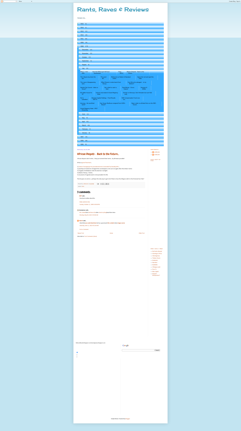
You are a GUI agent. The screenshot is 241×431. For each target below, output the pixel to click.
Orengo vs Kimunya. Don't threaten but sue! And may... (137, 93)
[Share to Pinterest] (108, 184)
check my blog (103, 212)
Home (111, 233)
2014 (82, 27)
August (84, 64)
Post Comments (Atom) (90, 236)
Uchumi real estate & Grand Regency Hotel (107, 93)
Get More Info (92, 212)
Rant (83, 186)
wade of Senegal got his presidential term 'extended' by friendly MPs (99, 166)
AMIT (80, 196)
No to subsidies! (84, 98)
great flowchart (86, 162)
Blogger (127, 419)
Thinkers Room (156, 258)
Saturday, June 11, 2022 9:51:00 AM (89, 225)
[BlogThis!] (103, 184)
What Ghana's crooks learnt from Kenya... (111, 82)
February (85, 129)
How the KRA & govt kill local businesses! (101, 72)
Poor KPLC (121, 72)
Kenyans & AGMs (144, 88)
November (85, 53)
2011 (82, 38)
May (83, 118)
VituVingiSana (156, 256)
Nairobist (154, 262)
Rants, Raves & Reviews (113, 9)
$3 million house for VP (86, 93)
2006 (82, 140)
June (83, 114)
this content (83, 212)
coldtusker (157, 152)
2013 (82, 31)
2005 (82, 144)
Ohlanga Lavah (156, 267)
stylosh (81, 220)
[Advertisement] (156, 173)
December (85, 49)
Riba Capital (155, 271)
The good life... (103, 77)
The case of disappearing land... (88, 82)
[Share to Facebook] (106, 184)
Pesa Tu (154, 269)
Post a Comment (84, 229)
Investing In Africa (157, 253)
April (83, 121)
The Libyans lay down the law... (88, 77)
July (83, 68)
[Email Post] (97, 183)
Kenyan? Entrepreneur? (156, 274)
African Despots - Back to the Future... (135, 72)
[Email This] (101, 184)
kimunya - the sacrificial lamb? (87, 103)
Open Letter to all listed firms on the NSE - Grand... (144, 103)
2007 (82, 137)
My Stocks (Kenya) (157, 251)
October (84, 57)
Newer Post (81, 233)
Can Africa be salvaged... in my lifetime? (137, 82)
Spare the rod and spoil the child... (145, 77)
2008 (82, 46)
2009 (82, 42)
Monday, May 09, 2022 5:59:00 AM (89, 215)
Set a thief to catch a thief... (110, 88)
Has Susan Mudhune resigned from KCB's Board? (112, 103)
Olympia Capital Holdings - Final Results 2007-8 (103, 98)
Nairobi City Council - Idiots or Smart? (89, 88)
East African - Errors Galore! (128, 88)
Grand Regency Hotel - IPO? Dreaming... (89, 109)
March (84, 125)
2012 (82, 35)
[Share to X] (105, 184)
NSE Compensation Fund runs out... (131, 98)
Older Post (142, 233)
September (85, 61)
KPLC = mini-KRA (84, 72)
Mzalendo (155, 260)
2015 (82, 23)
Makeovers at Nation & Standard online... (121, 77)
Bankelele (154, 265)
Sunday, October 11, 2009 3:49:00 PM (90, 204)
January (84, 132)
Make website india (85, 202)
